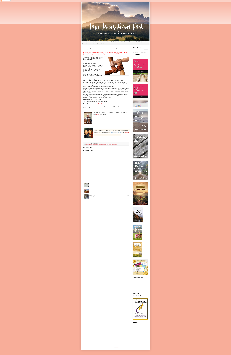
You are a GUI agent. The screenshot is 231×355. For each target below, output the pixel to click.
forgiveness (94, 144)
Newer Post (85, 178)
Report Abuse (135, 336)
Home (106, 178)
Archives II (89, 41)
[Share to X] (95, 143)
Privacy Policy (92, 43)
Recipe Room (110, 43)
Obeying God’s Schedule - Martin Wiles (95, 183)
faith (91, 144)
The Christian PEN (136, 284)
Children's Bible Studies (101, 43)
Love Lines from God (110, 144)
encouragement (88, 144)
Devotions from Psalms (97, 41)
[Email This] (93, 143)
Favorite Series (107, 41)
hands (97, 144)
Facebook (113, 132)
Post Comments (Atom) (91, 179)
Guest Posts (113, 41)
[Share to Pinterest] (97, 143)
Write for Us (131, 41)
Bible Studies (138, 41)
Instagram (127, 132)
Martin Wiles (115, 144)
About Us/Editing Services (123, 41)
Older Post (127, 178)
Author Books (145, 41)
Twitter (121, 132)
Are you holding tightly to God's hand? (98, 103)
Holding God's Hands (102, 144)
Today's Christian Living (136, 283)
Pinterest (117, 132)
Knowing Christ (85, 43)
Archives (84, 41)
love (105, 144)
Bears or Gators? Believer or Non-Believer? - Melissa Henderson (99, 194)
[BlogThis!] (94, 143)
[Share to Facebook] (96, 143)
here (97, 114)
